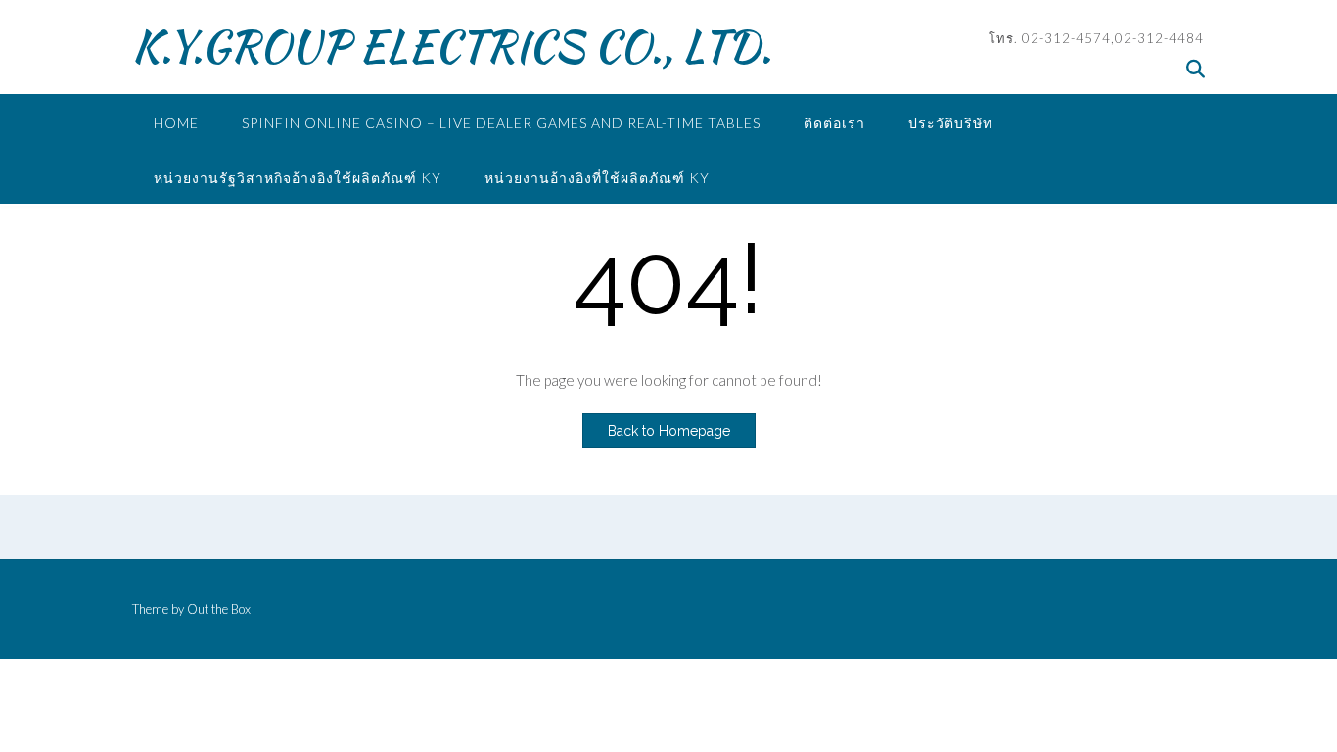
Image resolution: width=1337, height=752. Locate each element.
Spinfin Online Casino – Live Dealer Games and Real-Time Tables (501, 123)
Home (176, 123)
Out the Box (219, 609)
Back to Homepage (669, 431)
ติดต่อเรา (834, 123)
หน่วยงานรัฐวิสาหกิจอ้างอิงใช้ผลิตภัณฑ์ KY (297, 177)
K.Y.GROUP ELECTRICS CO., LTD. (451, 46)
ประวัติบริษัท (950, 123)
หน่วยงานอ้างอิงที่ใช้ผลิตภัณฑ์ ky (597, 177)
